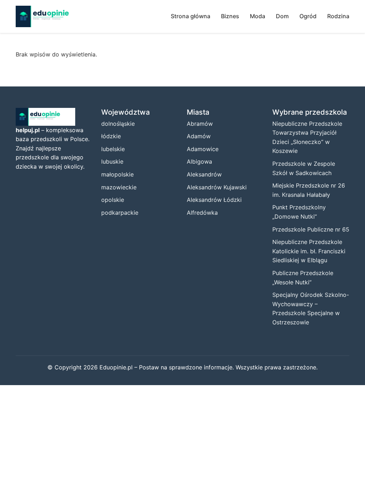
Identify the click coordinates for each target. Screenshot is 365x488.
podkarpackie (119, 212)
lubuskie (112, 161)
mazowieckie (119, 187)
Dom (282, 16)
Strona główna (190, 16)
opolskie (112, 199)
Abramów (200, 123)
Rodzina (338, 16)
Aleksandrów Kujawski (217, 187)
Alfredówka (202, 212)
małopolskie (117, 174)
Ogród (308, 16)
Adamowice (203, 149)
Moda (257, 16)
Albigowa (199, 161)
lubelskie (113, 149)
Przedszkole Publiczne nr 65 (310, 229)
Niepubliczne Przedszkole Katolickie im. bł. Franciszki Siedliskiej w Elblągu (308, 251)
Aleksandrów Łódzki (214, 199)
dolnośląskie (118, 123)
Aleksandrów (204, 174)
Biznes (230, 16)
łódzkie (111, 136)
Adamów (199, 136)
